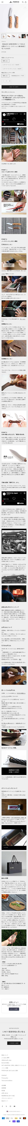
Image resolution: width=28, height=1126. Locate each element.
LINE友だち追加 (13, 1043)
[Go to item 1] (4, 36)
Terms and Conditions (7, 1080)
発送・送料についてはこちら (8, 92)
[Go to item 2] (9, 36)
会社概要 (4, 1085)
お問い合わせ (5, 1093)
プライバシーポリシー (7, 1098)
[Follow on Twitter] (6, 1106)
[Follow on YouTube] (14, 1106)
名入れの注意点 (5, 1062)
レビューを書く (14, 1009)
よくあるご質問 (5, 1057)
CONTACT (4, 1075)
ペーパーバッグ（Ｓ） (17, 821)
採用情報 (4, 1088)
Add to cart (14, 86)
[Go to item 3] (14, 36)
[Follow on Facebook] (2, 1106)
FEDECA (4, 41)
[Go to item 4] (18, 36)
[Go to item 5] (23, 36)
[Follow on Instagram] (10, 1106)
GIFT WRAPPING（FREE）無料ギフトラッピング (14, 1065)
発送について (5, 1055)
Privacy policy (5, 1078)
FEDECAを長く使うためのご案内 (10, 1070)
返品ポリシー (5, 1101)
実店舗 (3, 1090)
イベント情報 (5, 1068)
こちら (3, 273)
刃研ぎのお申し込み (6, 1060)
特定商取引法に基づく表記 (8, 1095)
